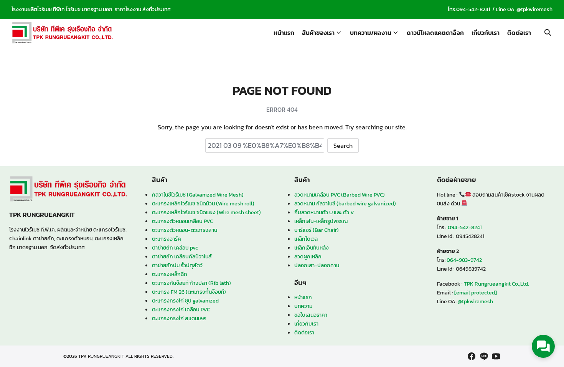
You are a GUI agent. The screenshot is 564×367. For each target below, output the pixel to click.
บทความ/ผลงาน (370, 32)
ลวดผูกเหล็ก (308, 256)
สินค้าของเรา (318, 32)
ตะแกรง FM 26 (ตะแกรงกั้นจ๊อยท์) (189, 292)
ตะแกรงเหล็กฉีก (169, 274)
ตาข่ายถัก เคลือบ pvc (175, 247)
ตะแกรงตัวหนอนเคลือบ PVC (182, 221)
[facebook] (471, 356)
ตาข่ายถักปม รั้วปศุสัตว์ (177, 265)
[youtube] (496, 356)
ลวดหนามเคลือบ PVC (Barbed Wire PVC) (339, 194)
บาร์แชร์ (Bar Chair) (316, 230)
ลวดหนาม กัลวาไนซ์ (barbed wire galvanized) (345, 203)
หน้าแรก (284, 32)
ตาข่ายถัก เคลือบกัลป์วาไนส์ (182, 256)
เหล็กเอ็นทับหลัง (311, 247)
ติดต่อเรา (519, 32)
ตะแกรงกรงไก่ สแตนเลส (179, 318)
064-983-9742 (464, 260)
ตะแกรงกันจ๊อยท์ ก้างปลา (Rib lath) (191, 283)
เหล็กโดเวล (306, 239)
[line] (483, 356)
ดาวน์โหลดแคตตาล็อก (435, 32)
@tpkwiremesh (534, 9)
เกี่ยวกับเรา (486, 32)
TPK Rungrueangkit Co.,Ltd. (496, 283)
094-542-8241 (473, 9)
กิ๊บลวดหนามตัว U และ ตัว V (324, 212)
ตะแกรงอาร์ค (166, 239)
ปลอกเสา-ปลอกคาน (316, 265)
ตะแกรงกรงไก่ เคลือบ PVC (181, 309)
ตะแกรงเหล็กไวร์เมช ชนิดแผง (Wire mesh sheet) (206, 212)
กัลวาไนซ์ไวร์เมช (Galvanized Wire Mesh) (198, 194)
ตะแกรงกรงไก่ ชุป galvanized (185, 300)
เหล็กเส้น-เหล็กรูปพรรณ (321, 221)
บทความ (303, 306)
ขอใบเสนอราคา (310, 315)
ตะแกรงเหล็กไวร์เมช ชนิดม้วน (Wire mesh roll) (203, 203)
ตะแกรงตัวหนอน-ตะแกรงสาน (184, 230)
